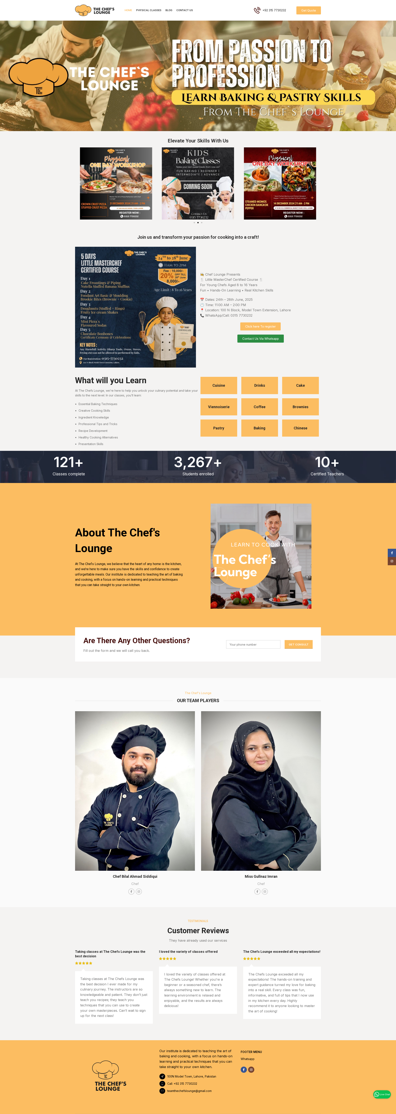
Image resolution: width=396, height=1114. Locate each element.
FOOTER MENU (251, 1052)
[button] (79, 183)
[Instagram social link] (251, 1070)
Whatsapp (248, 1059)
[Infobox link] (218, 385)
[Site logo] (94, 10)
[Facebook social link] (244, 1070)
